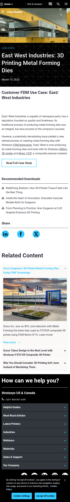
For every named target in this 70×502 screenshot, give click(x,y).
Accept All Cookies (45, 496)
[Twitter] (36, 234)
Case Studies (14, 11)
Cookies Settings (22, 496)
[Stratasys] (6, 4)
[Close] (64, 480)
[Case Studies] (4, 12)
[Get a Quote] (50, 4)
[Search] (58, 4)
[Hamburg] (66, 4)
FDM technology (22, 145)
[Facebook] (20, 234)
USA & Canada (34, 4)
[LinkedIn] (5, 234)
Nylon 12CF (25, 153)
